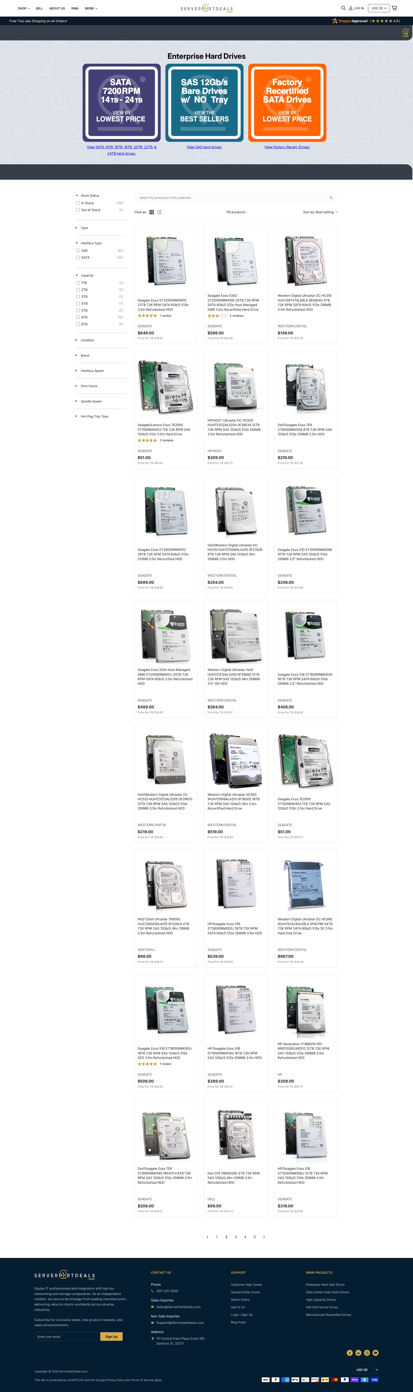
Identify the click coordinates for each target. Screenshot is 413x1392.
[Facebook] (350, 1353)
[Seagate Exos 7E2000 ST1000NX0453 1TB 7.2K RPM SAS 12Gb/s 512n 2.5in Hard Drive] (306, 760)
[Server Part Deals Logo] (206, 8)
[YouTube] (376, 1353)
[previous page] (207, 1237)
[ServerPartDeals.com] (64, 1275)
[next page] (264, 1237)
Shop (23, 8)
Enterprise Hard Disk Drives (325, 1284)
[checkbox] (100, 203)
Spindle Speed (91, 401)
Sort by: (318, 212)
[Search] (343, 8)
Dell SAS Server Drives (322, 1307)
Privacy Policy (115, 1380)
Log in (359, 8)
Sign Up (111, 1337)
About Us (57, 8)
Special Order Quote (245, 1292)
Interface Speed (92, 370)
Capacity (87, 275)
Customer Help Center (246, 1284)
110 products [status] (235, 212)
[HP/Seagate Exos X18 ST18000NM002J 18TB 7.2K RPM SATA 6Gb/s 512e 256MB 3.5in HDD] (236, 885)
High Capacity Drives (321, 1299)
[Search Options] (332, 197)
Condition (87, 340)
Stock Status (89, 195)
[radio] (151, 212)
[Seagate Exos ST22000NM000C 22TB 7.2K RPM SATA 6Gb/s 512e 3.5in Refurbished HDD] (166, 262)
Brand (84, 355)
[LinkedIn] (358, 1353)
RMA (74, 8)
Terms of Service (142, 1380)
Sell (39, 8)
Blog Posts (238, 1322)
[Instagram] (367, 1353)
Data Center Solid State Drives (327, 1292)
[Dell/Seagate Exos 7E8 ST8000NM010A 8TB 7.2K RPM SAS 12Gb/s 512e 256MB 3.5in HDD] (306, 386)
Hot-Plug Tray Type (94, 416)
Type (84, 228)
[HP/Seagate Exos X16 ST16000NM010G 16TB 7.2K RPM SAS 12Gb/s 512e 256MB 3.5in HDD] (236, 1010)
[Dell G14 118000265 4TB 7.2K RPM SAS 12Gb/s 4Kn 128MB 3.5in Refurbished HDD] (236, 1135)
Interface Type (91, 243)
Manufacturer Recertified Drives (328, 1314)
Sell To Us (238, 1307)
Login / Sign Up (242, 1314)
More (90, 8)
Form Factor (89, 386)
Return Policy (240, 1299)
